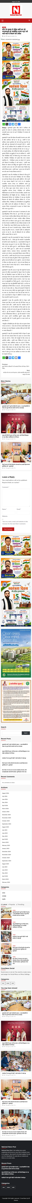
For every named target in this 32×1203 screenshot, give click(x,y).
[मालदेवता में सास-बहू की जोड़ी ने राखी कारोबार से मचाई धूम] (6, 936)
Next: (16, 372)
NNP (5, 36)
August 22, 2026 (10, 409)
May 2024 (5, 873)
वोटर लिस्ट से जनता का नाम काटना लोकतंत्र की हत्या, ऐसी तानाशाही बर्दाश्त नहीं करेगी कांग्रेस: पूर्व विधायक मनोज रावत (14, 770)
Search (3, 727)
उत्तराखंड (4, 27)
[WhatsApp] (3, 124)
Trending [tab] (20, 904)
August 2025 (5, 827)
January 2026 (5, 811)
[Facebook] (9, 124)
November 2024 (6, 854)
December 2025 (6, 814)
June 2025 (5, 833)
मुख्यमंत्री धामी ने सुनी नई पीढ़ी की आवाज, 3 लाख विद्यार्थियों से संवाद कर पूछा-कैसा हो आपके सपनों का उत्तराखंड (15, 745)
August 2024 (5, 863)
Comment (5, 487)
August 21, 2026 (10, 468)
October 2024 (6, 857)
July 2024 (4, 867)
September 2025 (6, 824)
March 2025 (5, 842)
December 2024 (6, 851)
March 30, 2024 (11, 36)
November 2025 (6, 817)
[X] (6, 124)
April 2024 (5, 876)
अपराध (3, 893)
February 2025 (6, 845)
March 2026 (5, 808)
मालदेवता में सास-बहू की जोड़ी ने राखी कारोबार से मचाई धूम (14, 758)
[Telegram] (13, 124)
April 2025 (5, 839)
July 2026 (4, 796)
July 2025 (4, 830)
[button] (2, 20)
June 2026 (5, 799)
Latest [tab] (4, 904)
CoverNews (23, 1198)
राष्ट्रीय (3, 899)
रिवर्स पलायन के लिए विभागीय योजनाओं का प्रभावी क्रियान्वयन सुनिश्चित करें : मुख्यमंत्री (14, 764)
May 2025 (5, 836)
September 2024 (6, 860)
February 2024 (6, 882)
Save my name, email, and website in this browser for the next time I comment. (15, 523)
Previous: (15, 366)
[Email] (16, 124)
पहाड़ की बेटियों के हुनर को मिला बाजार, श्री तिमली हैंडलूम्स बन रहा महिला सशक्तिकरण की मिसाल (15, 752)
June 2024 (5, 870)
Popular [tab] (12, 904)
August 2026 (5, 793)
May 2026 (5, 802)
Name (4, 509)
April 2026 (5, 805)
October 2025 (6, 821)
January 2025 (5, 848)
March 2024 (5, 879)
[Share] (19, 124)
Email (19, 509)
